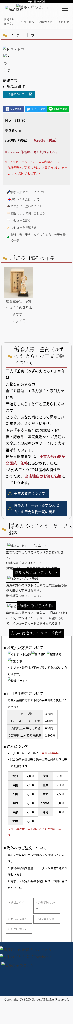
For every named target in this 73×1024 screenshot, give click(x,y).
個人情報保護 (46, 919)
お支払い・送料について (26, 206)
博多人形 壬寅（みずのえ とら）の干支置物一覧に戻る (37, 508)
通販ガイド (45, 22)
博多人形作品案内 (9, 21)
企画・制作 (27, 22)
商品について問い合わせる (28, 213)
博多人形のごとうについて (28, 192)
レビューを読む (21, 220)
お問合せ (64, 22)
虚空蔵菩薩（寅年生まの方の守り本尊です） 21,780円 (19, 311)
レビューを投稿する (23, 227)
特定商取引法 (19, 919)
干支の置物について (29, 493)
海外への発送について (25, 199)
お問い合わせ (19, 929)
